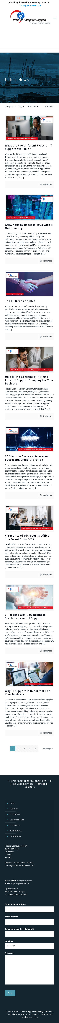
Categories (9, 106)
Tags (20, 106)
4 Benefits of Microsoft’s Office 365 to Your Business (27, 537)
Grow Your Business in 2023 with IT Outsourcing (29, 226)
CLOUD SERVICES (17, 819)
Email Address (11, 916)
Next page (47, 748)
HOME (12, 803)
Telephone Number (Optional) (19, 929)
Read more (47, 184)
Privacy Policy (32, 1017)
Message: (9, 953)
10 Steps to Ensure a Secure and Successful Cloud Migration (27, 457)
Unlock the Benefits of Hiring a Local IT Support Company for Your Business (29, 380)
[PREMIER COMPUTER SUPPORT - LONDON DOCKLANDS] (29, 17)
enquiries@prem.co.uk (20, 883)
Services (9, 941)
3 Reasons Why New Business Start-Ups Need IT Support (25, 616)
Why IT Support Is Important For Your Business (27, 692)
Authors (33, 106)
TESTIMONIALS (16, 830)
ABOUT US (14, 808)
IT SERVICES (15, 825)
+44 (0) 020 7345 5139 (31, 5)
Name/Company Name (15, 904)
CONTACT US (15, 836)
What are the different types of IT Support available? (28, 147)
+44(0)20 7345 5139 (24, 880)
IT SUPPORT (15, 814)
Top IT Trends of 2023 (20, 301)
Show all (50, 106)
